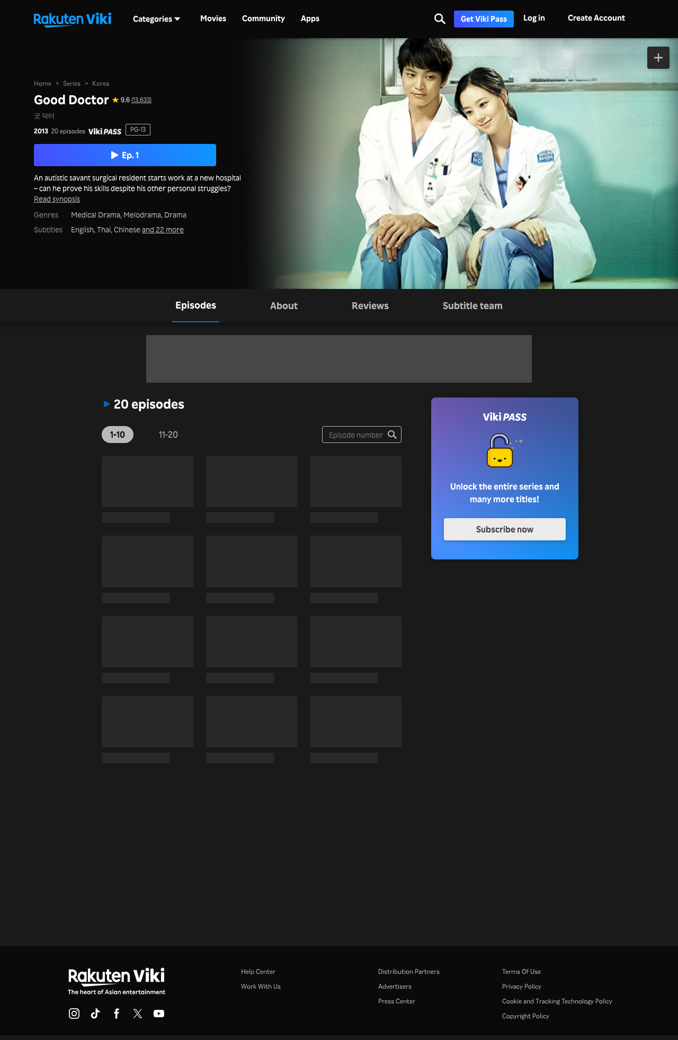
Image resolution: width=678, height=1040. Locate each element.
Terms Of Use (521, 971)
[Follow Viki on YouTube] (159, 1016)
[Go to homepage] (72, 19)
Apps (310, 18)
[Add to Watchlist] (658, 58)
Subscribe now (504, 529)
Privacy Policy (521, 986)
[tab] (195, 305)
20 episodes (68, 131)
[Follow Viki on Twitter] (137, 1016)
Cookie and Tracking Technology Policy (557, 1001)
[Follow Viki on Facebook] (116, 1016)
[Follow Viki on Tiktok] (95, 1016)
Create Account (596, 18)
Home (42, 83)
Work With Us (261, 986)
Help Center (258, 971)
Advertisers (395, 986)
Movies (213, 18)
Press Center (396, 1001)
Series (72, 83)
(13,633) (141, 100)
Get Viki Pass (484, 19)
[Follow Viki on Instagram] (74, 1016)
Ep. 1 (130, 155)
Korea (100, 83)
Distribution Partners (409, 971)
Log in (534, 18)
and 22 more (163, 229)
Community (263, 18)
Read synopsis (57, 199)
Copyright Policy (525, 1016)
